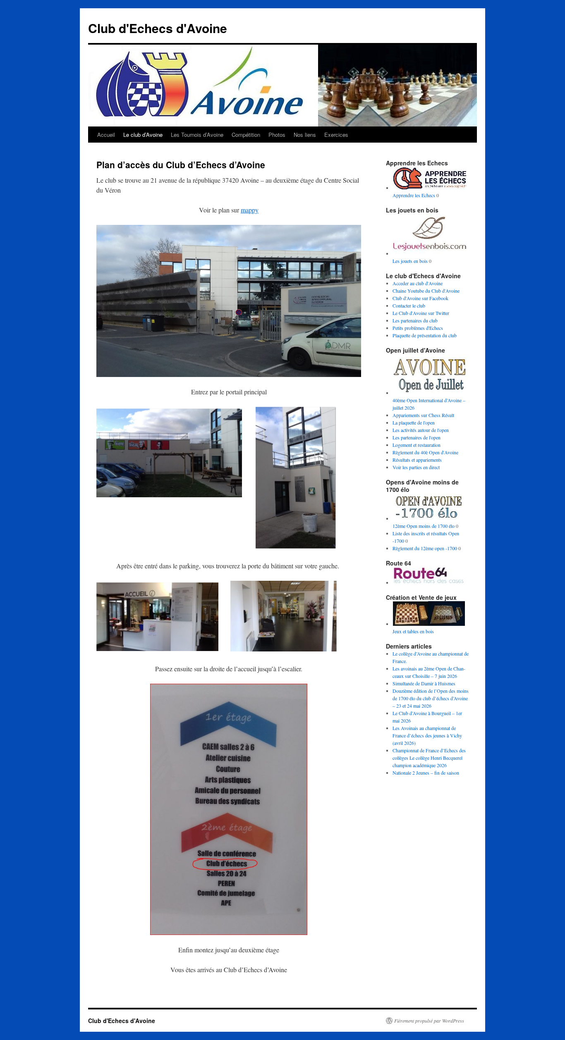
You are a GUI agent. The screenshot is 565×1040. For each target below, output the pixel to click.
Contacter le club (409, 305)
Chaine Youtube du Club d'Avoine (426, 290)
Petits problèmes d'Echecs (418, 327)
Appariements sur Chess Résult (423, 415)
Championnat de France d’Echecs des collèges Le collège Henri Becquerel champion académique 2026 (429, 757)
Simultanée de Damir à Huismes (424, 683)
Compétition (246, 134)
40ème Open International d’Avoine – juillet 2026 (429, 404)
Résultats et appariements (417, 459)
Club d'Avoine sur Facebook (420, 298)
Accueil (106, 134)
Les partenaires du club (415, 320)
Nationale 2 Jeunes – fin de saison (426, 772)
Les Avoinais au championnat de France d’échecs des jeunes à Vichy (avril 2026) (427, 735)
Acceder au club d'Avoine (418, 283)
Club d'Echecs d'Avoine (157, 28)
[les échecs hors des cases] (430, 582)
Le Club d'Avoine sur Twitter (421, 313)
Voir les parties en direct (416, 467)
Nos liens (305, 134)
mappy (250, 209)
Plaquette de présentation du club (425, 335)
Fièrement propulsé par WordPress (429, 1020)
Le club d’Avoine (143, 134)
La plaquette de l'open (414, 422)
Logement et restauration (417, 444)
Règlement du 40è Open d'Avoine (425, 452)
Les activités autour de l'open (421, 430)
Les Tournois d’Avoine (197, 134)
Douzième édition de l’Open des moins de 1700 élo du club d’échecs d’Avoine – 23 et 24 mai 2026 (431, 698)
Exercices (336, 134)
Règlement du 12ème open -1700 (425, 548)
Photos (276, 134)
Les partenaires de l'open (417, 437)
